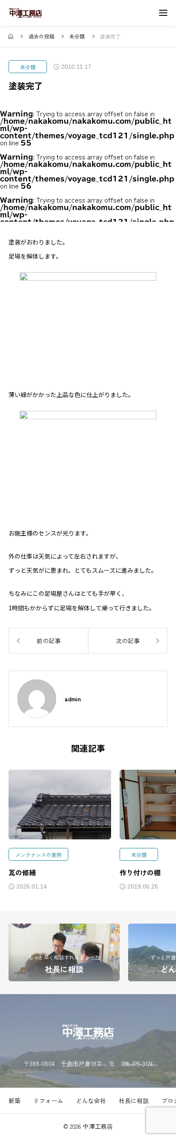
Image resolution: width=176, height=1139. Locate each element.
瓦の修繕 (22, 872)
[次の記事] (127, 640)
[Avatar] (37, 699)
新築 (15, 1100)
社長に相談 (134, 1100)
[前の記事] (48, 640)
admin (73, 699)
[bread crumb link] (11, 36)
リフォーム (48, 1100)
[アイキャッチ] (60, 804)
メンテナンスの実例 (38, 854)
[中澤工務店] (26, 13)
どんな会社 (91, 1100)
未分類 (27, 67)
